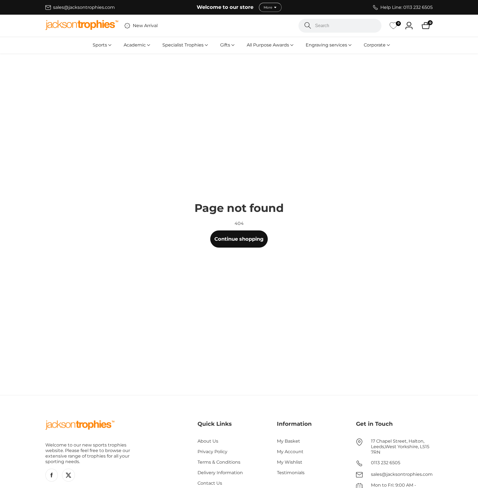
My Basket (288, 441)
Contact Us (210, 483)
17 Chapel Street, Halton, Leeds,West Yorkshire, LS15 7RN (400, 446)
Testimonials (291, 472)
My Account (290, 451)
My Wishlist (289, 462)
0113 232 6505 (385, 462)
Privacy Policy (212, 451)
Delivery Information (220, 472)
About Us (208, 441)
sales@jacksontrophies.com (402, 474)
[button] (100, 45)
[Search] (308, 26)
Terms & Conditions (219, 462)
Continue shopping (239, 239)
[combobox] (339, 26)
